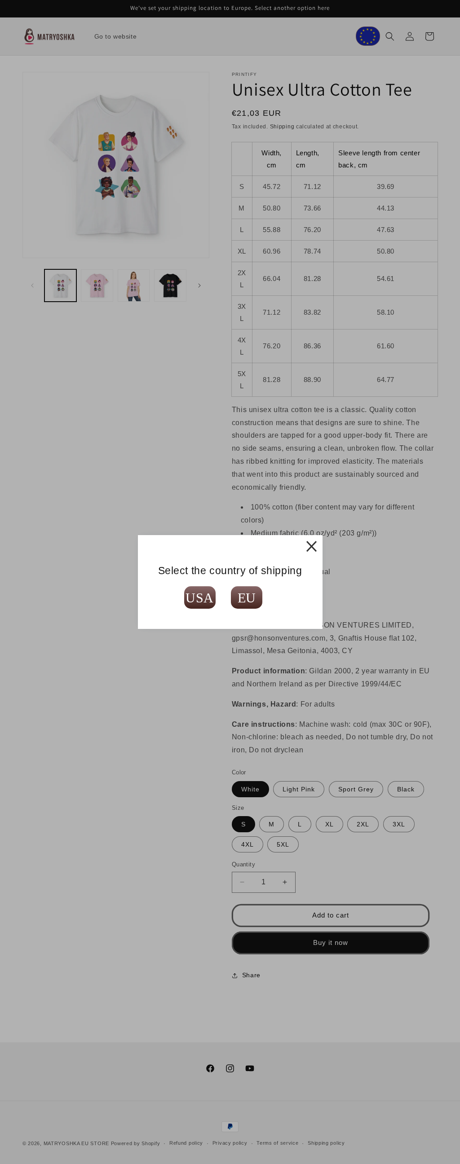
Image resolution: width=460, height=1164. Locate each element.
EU (247, 597)
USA (200, 597)
